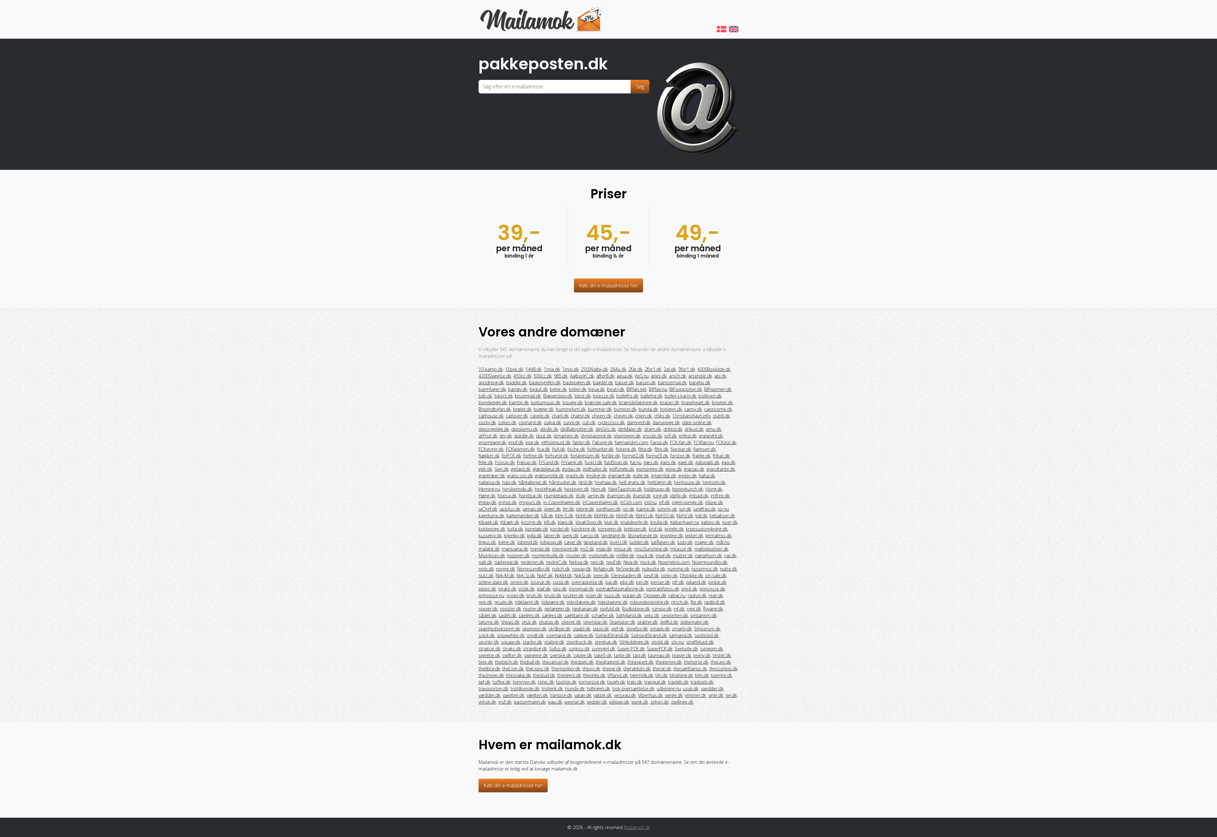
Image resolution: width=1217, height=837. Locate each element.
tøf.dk (484, 682)
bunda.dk (648, 409)
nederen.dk (532, 562)
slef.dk (617, 629)
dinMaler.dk (630, 429)
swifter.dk (512, 655)
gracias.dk (694, 469)
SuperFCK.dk (660, 649)
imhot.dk (508, 502)
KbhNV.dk (604, 516)
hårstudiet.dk (562, 482)
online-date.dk (493, 582)
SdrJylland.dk (629, 615)
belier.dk (577, 389)
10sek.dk (514, 369)
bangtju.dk (699, 383)
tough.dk (616, 682)
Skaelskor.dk (622, 622)
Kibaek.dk (488, 522)
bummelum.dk (571, 409)
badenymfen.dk (545, 383)
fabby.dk (581, 442)
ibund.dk (642, 496)
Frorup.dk (505, 462)
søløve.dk (583, 635)
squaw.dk (510, 642)
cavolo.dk (540, 416)
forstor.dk (680, 456)
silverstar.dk (595, 622)
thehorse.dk (696, 662)
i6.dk (580, 496)
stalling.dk (554, 642)
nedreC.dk (556, 562)
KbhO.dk (644, 516)
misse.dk (623, 549)
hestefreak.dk (548, 489)
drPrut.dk (488, 436)
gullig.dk (641, 476)
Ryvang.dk (713, 609)
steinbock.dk (579, 642)
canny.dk (693, 409)
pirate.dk (507, 589)
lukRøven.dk (663, 542)
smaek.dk (660, 629)
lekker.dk (694, 536)
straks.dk (512, 649)
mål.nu (723, 542)
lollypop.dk (551, 542)
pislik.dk (526, 589)
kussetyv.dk (490, 536)
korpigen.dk (610, 529)
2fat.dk (635, 369)
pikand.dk (696, 582)
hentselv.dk (714, 482)
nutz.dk (486, 575)
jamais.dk (532, 509)
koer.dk (729, 522)
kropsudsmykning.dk (707, 529)
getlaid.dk (521, 469)
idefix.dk (678, 496)
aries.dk (659, 376)
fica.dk (543, 449)
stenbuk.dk (606, 642)
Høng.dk (487, 496)
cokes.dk (507, 422)
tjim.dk (702, 675)
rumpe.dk (662, 609)
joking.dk (585, 509)
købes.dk (710, 522)
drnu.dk (713, 429)
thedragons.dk (610, 662)
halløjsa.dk (489, 482)
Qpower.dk (655, 595)
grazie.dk (575, 476)
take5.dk (603, 655)
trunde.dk (575, 689)
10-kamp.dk (491, 369)
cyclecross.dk (611, 422)
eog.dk (532, 442)
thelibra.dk (489, 669)
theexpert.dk (641, 662)
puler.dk (594, 595)
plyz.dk (560, 589)
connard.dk (530, 422)
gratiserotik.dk (549, 476)
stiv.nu (677, 642)
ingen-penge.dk (687, 502)
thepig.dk (611, 669)
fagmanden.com (631, 442)
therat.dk (662, 669)
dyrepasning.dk (596, 436)
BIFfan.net (637, 389)
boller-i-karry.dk (680, 396)
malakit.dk (489, 549)
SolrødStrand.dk (612, 635)
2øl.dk (670, 369)
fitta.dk (645, 449)
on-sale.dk (715, 575)
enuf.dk (515, 442)
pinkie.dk (717, 582)
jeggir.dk (552, 509)
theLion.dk (513, 669)
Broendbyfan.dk (495, 409)
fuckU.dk (593, 462)
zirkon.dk (659, 702)
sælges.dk (552, 615)
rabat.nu (677, 595)
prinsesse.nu (491, 595)
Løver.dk (573, 542)
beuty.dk (615, 389)
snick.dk (487, 635)
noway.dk (581, 569)
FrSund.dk (549, 462)
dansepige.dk (666, 422)
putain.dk (631, 595)
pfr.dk (678, 582)
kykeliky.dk (514, 536)
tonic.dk (546, 682)
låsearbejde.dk (643, 536)
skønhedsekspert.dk (499, 629)
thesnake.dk (518, 675)
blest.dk (583, 396)
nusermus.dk (705, 569)
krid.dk (655, 529)
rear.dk (716, 595)
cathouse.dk (491, 416)
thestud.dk (544, 675)
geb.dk (485, 469)
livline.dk (506, 542)
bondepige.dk (493, 402)
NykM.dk (563, 575)
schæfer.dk (602, 615)
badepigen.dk (577, 383)
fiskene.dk (626, 449)
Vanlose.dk (561, 695)
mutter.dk (683, 556)
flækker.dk (489, 456)
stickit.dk (660, 642)
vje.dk (731, 695)
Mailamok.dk (637, 827)
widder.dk (597, 702)
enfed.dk (688, 436)
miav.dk (604, 549)
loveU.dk (618, 542)
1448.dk (533, 369)
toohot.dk (566, 682)
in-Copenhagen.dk (561, 502)
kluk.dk (611, 522)
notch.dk (561, 569)
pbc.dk (627, 582)
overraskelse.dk (587, 582)
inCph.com (631, 502)
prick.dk (689, 589)
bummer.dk (600, 409)
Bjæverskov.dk (557, 396)
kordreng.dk (583, 529)
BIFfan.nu (658, 389)
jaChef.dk (488, 509)
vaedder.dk (712, 689)
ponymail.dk (581, 589)
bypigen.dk (671, 409)
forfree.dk (533, 456)
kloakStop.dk (589, 522)
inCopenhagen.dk (600, 502)
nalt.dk (485, 562)
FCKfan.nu (704, 442)
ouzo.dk (561, 582)
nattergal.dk (506, 562)
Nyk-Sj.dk (526, 575)
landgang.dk (613, 536)
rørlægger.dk (557, 609)
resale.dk (503, 602)
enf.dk (670, 436)
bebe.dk (558, 389)
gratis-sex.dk (520, 476)
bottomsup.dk (545, 402)
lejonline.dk (671, 536)
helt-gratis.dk (632, 482)
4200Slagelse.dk (495, 376)
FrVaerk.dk (572, 462)
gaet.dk (685, 462)
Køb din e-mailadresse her (608, 285)
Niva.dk (630, 562)
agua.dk (625, 376)
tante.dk (622, 655)
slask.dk (601, 629)
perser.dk (660, 582)
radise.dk (697, 595)
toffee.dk (502, 682)
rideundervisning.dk (649, 602)
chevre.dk (623, 416)
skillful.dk (669, 622)
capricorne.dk (718, 409)
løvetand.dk (596, 542)
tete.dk (486, 662)
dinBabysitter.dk (576, 429)
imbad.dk (698, 496)
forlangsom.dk (585, 456)
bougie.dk (573, 402)
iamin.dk (596, 496)
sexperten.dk (674, 615)
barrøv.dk (517, 389)
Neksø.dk (578, 562)
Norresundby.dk (533, 569)
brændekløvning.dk (638, 402)
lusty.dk (684, 542)
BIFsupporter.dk (685, 389)
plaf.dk (544, 589)
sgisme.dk (489, 622)
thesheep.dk (491, 675)
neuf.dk (613, 562)
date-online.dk (697, 422)
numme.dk (678, 569)
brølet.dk (522, 409)
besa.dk (597, 389)
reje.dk (485, 602)
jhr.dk (568, 509)
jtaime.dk (645, 509)
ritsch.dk (679, 602)
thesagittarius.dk (690, 669)
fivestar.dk (681, 449)
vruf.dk (505, 702)
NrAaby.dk (603, 569)
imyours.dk (530, 502)
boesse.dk (603, 396)
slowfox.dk (637, 629)
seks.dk (651, 615)
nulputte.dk (653, 569)
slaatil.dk (581, 629)
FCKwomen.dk (520, 449)
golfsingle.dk (621, 469)
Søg (640, 86)
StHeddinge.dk (634, 642)
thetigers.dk (569, 675)
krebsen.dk (635, 529)
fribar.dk (721, 456)
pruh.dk (534, 595)
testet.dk (722, 655)
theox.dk (591, 669)
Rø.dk (696, 602)
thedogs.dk (582, 662)
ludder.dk (639, 542)
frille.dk (486, 462)
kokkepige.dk (492, 529)
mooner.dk (518, 556)
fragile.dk (701, 456)
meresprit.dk (565, 549)
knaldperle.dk (634, 522)
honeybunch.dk (687, 489)
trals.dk (634, 682)
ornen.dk (519, 582)
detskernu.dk (524, 429)
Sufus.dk (557, 649)
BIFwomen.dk (717, 389)
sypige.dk (582, 655)
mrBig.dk (625, 556)
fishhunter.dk (600, 449)
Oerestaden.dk (626, 575)
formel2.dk (633, 456)
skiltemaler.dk (694, 622)
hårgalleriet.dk (532, 482)
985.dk (561, 376)
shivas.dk (510, 622)
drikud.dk (694, 429)
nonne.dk (505, 569)
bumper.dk (625, 409)
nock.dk (648, 562)
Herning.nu (489, 489)
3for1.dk (686, 369)
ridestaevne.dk (613, 602)
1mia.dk (552, 369)
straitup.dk (489, 649)
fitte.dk (661, 449)
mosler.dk (576, 556)
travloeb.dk (702, 682)
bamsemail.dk (672, 383)
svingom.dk (711, 649)
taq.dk (639, 655)
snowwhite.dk (511, 635)
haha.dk (707, 476)
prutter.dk (573, 595)
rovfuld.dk (610, 609)
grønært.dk (619, 476)
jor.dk (628, 509)
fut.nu (635, 462)
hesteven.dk (576, 489)
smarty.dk (682, 629)
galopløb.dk (707, 462)
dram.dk (652, 429)
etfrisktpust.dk (555, 442)
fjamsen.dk (704, 449)
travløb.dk (678, 682)
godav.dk (571, 469)
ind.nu (650, 502)
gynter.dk (687, 476)
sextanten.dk (703, 615)
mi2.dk (587, 549)
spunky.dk (489, 642)
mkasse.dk (681, 549)
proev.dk (515, 595)
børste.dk (519, 402)
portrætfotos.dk (662, 589)
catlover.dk (517, 416)
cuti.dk (589, 422)
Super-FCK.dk (631, 649)
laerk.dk (570, 536)
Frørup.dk (527, 462)
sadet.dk (507, 615)
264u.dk (618, 369)
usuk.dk (691, 689)
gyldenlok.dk (663, 476)
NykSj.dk (582, 575)
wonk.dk (639, 702)
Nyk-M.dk (505, 575)
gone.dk (674, 469)
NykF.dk (545, 575)
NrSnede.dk (628, 569)
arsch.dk (677, 376)
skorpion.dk (534, 629)
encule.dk (652, 436)
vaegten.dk (514, 695)
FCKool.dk (726, 442)
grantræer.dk (492, 476)
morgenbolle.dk (548, 556)
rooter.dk (532, 609)
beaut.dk (539, 389)
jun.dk (685, 509)
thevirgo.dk (594, 675)
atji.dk (720, 376)
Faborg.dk (602, 442)
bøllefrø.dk (651, 396)
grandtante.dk (720, 469)
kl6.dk (550, 522)
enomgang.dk (492, 442)
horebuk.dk (530, 496)
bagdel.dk (603, 383)
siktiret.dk (571, 622)
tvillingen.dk (598, 689)
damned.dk (638, 422)
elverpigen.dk (627, 436)
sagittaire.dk (576, 615)
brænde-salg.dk (601, 402)
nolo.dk (486, 569)
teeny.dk (702, 655)
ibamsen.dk (619, 496)
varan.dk (582, 695)
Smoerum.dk (707, 629)
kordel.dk (559, 529)
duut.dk (543, 436)
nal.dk (730, 556)
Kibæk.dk (509, 522)
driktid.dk (672, 429)
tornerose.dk (592, 682)
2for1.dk (653, 369)
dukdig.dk (524, 436)
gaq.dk (728, 462)
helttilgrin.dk (659, 482)
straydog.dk (535, 649)
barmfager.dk (492, 389)
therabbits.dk (637, 669)
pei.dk (642, 582)
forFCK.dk (511, 456)
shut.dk (529, 622)
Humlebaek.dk (559, 496)
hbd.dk (585, 482)
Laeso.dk (590, 536)
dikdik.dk (549, 429)
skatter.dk (647, 622)
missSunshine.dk (651, 549)
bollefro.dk (627, 396)
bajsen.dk (646, 383)
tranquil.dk (655, 682)
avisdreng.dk (491, 383)
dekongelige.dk (494, 429)
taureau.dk (659, 655)
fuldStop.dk (616, 462)
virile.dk (715, 695)
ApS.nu (642, 376)
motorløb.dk (601, 556)
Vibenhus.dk (650, 695)
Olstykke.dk (691, 575)
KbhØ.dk (625, 516)
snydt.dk (535, 635)
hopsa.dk (507, 496)
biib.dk (485, 396)
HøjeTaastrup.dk (625, 489)
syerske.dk (560, 655)
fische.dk (576, 449)
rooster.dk (510, 609)
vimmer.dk (695, 695)
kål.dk (547, 516)
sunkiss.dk (579, 649)
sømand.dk (680, 635)
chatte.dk (580, 416)
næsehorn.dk (708, 556)
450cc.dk (522, 376)
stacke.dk (532, 642)
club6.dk (721, 416)
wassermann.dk (530, 702)
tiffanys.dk (618, 675)
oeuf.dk (651, 575)
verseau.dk (625, 695)
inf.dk (664, 502)
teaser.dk (681, 655)
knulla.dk (659, 522)
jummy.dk (667, 509)
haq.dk (509, 482)
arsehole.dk (700, 376)
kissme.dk (531, 522)
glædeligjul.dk (546, 469)
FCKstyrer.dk (491, 449)
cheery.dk (601, 416)
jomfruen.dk (608, 509)
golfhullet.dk (595, 469)
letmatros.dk (718, 536)
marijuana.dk (515, 549)
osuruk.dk (541, 582)
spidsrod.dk (706, 635)
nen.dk (597, 562)
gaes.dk (668, 462)
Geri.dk (501, 469)
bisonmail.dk (528, 396)
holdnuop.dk (657, 489)
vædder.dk (489, 695)
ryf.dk (679, 609)
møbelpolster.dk (711, 549)
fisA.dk (558, 449)
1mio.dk (570, 369)
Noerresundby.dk (709, 562)
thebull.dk (530, 662)
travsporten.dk (493, 689)
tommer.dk (524, 682)
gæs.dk (651, 462)
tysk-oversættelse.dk (633, 689)
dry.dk (505, 436)
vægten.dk (537, 695)
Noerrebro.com (674, 562)
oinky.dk (669, 575)
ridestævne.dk (581, 602)
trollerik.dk (552, 689)
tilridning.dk (681, 675)
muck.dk (645, 556)
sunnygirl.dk (603, 649)
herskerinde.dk (517, 489)
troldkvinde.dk (525, 689)
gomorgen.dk (649, 469)
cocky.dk (487, 422)
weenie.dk (574, 702)
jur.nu (723, 509)
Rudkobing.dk (636, 609)
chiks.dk (662, 416)
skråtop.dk (559, 629)
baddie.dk (516, 383)
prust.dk (552, 595)
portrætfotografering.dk (620, 589)
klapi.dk (565, 522)
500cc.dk (543, 376)
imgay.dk (487, 502)
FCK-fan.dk (681, 442)
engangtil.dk (711, 436)
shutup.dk (549, 622)
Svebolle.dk (686, 649)
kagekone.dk (491, 516)
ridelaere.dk (527, 602)
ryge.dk (694, 609)
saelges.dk (529, 615)
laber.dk (552, 536)
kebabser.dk (722, 516)
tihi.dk (661, 675)
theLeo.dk (721, 662)
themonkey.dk (565, 669)
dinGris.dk (606, 429)
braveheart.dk (695, 402)
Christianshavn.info (692, 416)
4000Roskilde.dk (714, 369)
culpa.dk (552, 422)
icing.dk (660, 496)
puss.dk (612, 595)
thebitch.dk (506, 662)
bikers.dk (503, 396)
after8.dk (605, 376)
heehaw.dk (606, 482)
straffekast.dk (700, 642)
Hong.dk (713, 489)
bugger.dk (544, 409)
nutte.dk (728, 569)
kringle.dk (674, 529)
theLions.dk (537, 669)
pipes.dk (487, 589)
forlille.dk (611, 456)
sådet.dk (487, 615)
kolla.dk (515, 529)
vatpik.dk (603, 695)
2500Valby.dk (594, 369)
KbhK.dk (584, 516)
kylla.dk (534, 536)
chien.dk (643, 416)
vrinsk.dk (487, 702)
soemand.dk (559, 635)
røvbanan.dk (585, 609)
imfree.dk (720, 496)
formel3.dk (657, 456)
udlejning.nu (669, 689)
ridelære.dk (552, 602)
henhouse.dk (687, 482)
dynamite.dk (566, 436)
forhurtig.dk (556, 456)
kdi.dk (701, 516)
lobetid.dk (527, 542)
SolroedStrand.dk (649, 635)
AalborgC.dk (582, 376)
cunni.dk (571, 422)
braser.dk (669, 402)
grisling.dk (596, 476)
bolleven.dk (710, 396)
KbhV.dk (685, 516)
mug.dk (663, 556)
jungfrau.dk (704, 509)
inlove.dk (714, 502)
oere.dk (601, 575)
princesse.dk (712, 589)
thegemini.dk (669, 662)
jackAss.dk (509, 509)
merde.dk (540, 549)
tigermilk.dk (641, 675)
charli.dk (560, 416)
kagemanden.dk (522, 516)
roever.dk (488, 609)
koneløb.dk (536, 529)
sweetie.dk (489, 655)
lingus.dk (487, 542)
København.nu (684, 522)
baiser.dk (624, 383)
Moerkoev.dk (492, 556)
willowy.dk (619, 702)
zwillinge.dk (682, 702)
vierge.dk (674, 695)
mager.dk (704, 542)
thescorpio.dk (723, 669)
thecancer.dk (555, 662)
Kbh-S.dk (564, 516)
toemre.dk (721, 675)
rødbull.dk (714, 602)
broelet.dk (722, 402)
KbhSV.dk (664, 516)
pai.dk (611, 582)
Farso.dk (659, 442)
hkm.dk (598, 489)
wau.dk (555, 702)
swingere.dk (536, 655)
